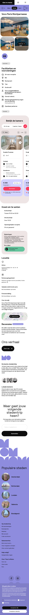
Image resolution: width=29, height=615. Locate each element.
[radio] (4, 164)
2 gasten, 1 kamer (17, 126)
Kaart (19, 8)
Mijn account (5, 534)
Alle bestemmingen (6, 526)
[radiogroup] (12, 165)
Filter (6, 132)
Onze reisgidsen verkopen (8, 545)
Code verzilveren (6, 536)
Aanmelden (14, 433)
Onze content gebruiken (8, 548)
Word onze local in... (7, 543)
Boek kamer (12, 188)
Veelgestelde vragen (7, 555)
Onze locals (5, 564)
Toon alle (5, 111)
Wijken (9, 8)
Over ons (6, 348)
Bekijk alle (21, 43)
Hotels (14, 8)
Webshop (4, 531)
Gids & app (24, 8)
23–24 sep (16, 183)
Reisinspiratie (5, 529)
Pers (3, 567)
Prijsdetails (6, 185)
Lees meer (5, 63)
